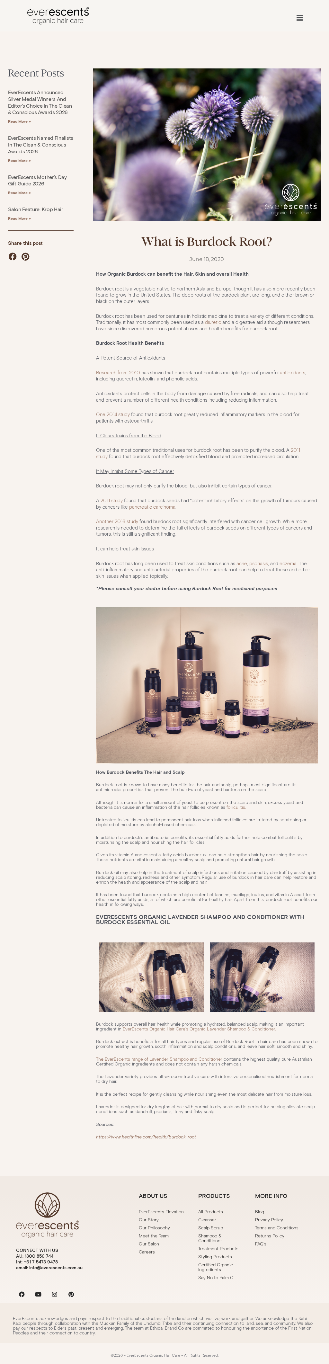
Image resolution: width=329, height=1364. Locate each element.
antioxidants (292, 373)
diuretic (213, 322)
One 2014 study (113, 414)
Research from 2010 (118, 373)
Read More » (19, 121)
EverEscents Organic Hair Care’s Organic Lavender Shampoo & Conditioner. (199, 1029)
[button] (300, 18)
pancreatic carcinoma (152, 507)
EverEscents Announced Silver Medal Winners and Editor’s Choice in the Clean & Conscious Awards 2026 (40, 102)
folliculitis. (236, 807)
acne (241, 563)
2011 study (112, 501)
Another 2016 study (117, 521)
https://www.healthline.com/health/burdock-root (146, 1137)
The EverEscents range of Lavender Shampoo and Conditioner (159, 1059)
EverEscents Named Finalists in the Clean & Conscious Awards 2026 (40, 145)
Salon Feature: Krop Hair (35, 209)
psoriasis (258, 563)
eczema (288, 563)
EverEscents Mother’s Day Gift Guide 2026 (37, 180)
